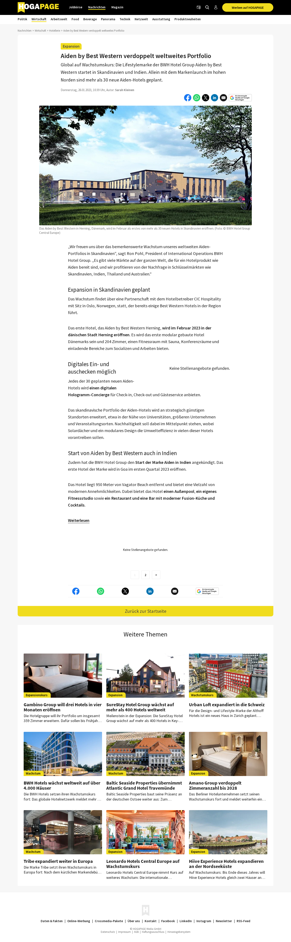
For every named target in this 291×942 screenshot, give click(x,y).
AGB (136, 932)
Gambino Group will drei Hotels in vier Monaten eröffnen (63, 707)
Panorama (108, 19)
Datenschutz (108, 932)
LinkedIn (186, 921)
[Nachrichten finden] (207, 7)
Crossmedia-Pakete (109, 921)
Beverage (90, 19)
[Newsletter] (198, 7)
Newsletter (224, 921)
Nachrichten (96, 7)
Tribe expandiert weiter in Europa (58, 861)
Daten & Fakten (52, 921)
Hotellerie (54, 30)
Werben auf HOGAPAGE (248, 8)
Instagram (203, 921)
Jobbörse (75, 7)
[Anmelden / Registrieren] (216, 7)
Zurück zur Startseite (145, 611)
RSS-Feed (243, 921)
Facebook (168, 921)
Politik (22, 19)
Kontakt (151, 921)
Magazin (117, 7)
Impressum (124, 932)
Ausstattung (161, 19)
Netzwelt (141, 19)
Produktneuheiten (187, 19)
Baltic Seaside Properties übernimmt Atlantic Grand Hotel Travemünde (144, 785)
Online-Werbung (78, 921)
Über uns (134, 921)
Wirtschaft (39, 19)
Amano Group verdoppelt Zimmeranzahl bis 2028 (215, 785)
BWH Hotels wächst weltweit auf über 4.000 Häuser (62, 785)
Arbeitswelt (59, 19)
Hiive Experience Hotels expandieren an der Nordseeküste (226, 863)
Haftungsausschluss (153, 932)
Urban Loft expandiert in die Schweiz (227, 705)
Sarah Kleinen (124, 90)
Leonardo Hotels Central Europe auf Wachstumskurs (143, 863)
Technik (125, 19)
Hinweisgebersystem (178, 932)
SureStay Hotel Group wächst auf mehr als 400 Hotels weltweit (140, 707)
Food (75, 19)
